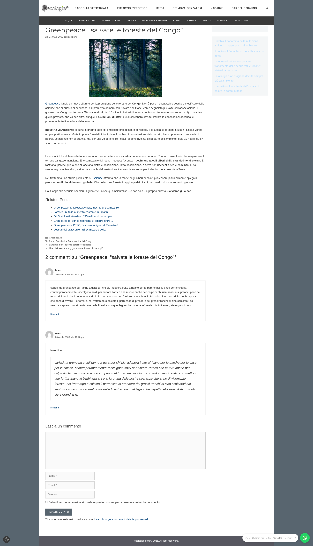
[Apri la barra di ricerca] (267, 8)
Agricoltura (87, 20)
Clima (176, 20)
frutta (51, 241)
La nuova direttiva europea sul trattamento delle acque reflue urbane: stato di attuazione (238, 66)
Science (98, 178)
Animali (131, 20)
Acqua (69, 20)
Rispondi (54, 314)
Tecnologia (240, 20)
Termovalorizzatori (187, 8)
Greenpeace (52, 103)
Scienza (222, 20)
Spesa (160, 8)
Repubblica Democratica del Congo (74, 241)
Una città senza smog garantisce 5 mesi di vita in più (76, 248)
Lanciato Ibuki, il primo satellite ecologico (70, 244)
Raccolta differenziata (91, 8)
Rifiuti (206, 20)
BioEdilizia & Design (154, 20)
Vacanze (217, 8)
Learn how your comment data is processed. (121, 519)
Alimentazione (111, 20)
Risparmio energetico (132, 8)
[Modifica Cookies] (6, 539)
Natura (191, 20)
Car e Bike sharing (244, 8)
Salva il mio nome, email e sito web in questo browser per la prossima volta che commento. (104, 502)
